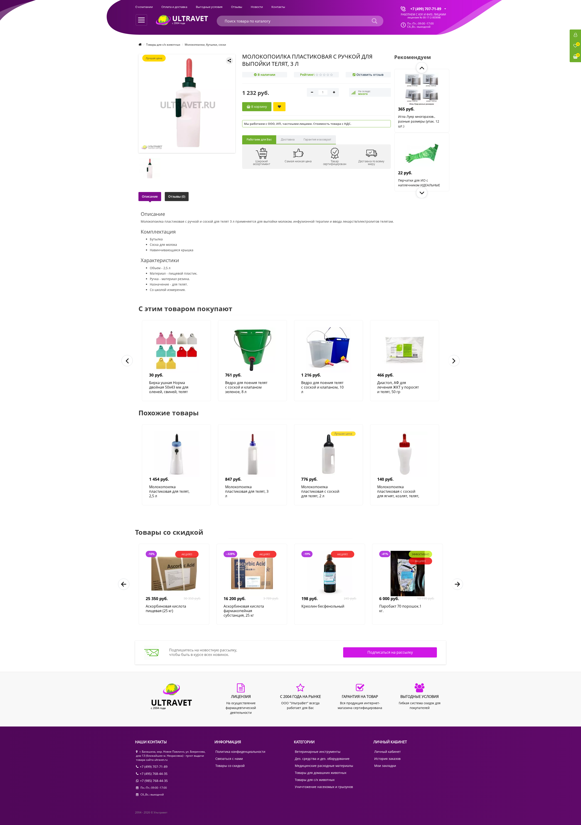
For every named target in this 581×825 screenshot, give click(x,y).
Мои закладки (385, 765)
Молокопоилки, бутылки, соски (205, 45)
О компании (144, 7)
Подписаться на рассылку (390, 652)
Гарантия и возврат (317, 139)
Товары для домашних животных (320, 773)
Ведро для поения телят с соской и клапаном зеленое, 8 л (246, 387)
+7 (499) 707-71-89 (153, 766)
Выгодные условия (209, 7)
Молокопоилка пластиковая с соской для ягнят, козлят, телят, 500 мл (398, 491)
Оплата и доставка (174, 7)
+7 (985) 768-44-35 (154, 780)
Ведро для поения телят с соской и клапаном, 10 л (322, 387)
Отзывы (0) (176, 196)
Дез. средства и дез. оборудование (322, 758)
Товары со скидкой (230, 765)
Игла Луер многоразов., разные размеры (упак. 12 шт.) (418, 121)
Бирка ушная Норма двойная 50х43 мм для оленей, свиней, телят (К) (168, 387)
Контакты (278, 7)
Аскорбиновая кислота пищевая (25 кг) (166, 608)
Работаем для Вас (259, 139)
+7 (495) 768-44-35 (153, 773)
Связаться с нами (229, 758)
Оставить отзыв (370, 74)
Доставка (288, 139)
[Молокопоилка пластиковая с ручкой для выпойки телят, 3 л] (187, 103)
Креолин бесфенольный (322, 606)
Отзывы (236, 7)
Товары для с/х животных (163, 45)
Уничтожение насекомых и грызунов (324, 787)
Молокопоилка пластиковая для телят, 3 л (246, 491)
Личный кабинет (387, 751)
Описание (150, 196)
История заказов (387, 758)
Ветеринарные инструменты (317, 751)
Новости (257, 7)
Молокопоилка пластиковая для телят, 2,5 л (169, 491)
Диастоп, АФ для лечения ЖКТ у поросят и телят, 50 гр (398, 387)
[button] (421, 67)
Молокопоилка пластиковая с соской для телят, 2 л (320, 491)
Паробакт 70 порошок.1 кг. (400, 608)
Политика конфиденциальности (240, 751)
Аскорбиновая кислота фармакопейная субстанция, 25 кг (244, 611)
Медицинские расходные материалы (324, 765)
